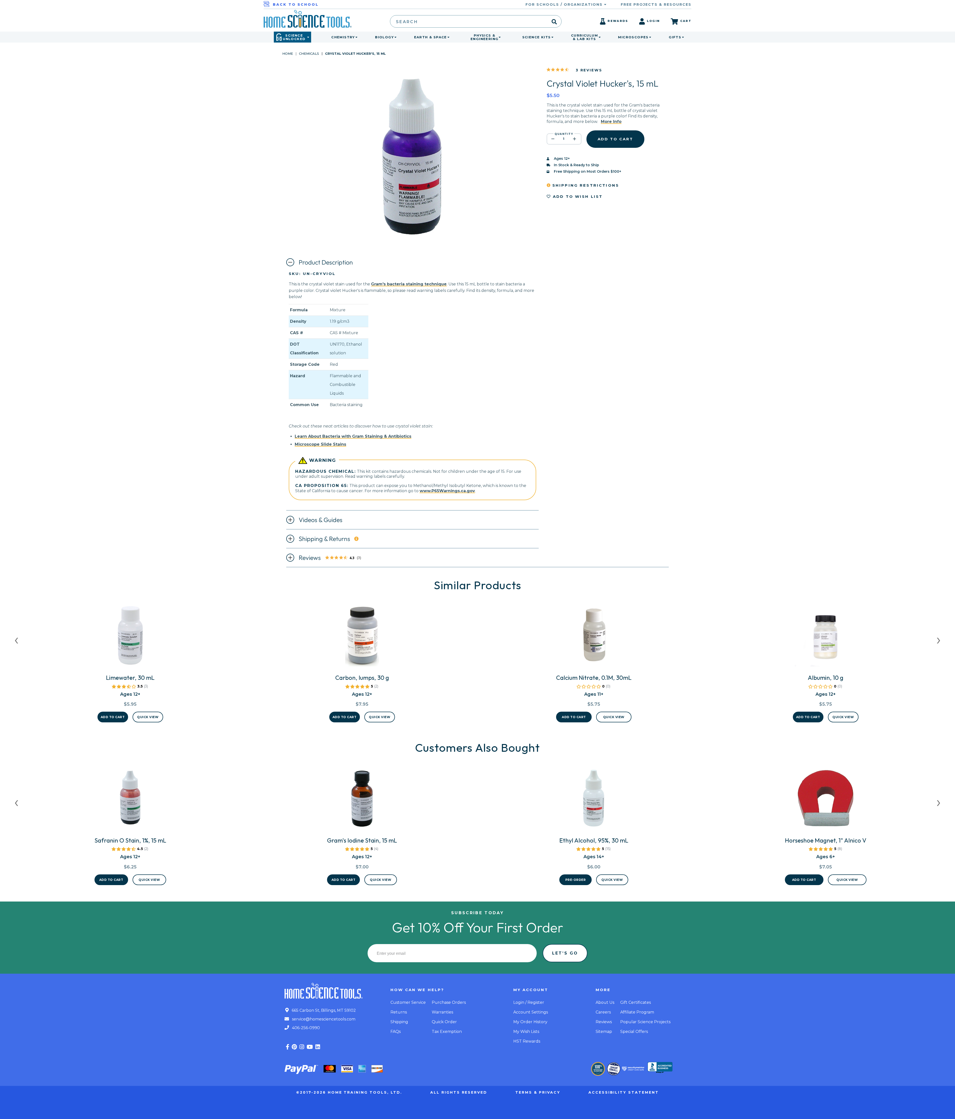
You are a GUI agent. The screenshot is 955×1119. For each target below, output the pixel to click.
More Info (611, 121)
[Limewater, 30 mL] (130, 637)
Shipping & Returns (324, 539)
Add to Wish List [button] (577, 196)
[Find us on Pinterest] (294, 1047)
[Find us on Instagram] (301, 1047)
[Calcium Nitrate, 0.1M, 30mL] (593, 637)
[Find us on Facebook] (287, 1047)
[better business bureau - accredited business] (660, 1068)
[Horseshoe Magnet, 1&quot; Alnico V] (825, 800)
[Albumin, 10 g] (826, 637)
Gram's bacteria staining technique (409, 284)
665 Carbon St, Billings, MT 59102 (323, 1010)
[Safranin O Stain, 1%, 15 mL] (130, 800)
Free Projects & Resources (656, 4)
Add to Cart (113, 717)
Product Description (326, 262)
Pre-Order (575, 880)
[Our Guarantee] (598, 1069)
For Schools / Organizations (564, 4)
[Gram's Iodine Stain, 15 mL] (362, 800)
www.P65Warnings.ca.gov (447, 490)
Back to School (296, 4)
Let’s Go (565, 953)
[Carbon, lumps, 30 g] (362, 637)
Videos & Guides (320, 520)
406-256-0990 (305, 1027)
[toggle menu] (355, 37)
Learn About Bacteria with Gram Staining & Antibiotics (353, 436)
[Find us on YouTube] (309, 1047)
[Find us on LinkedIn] (317, 1047)
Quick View (147, 717)
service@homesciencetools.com (323, 1019)
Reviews (332, 558)
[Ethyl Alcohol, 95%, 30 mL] (593, 800)
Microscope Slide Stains (320, 444)
